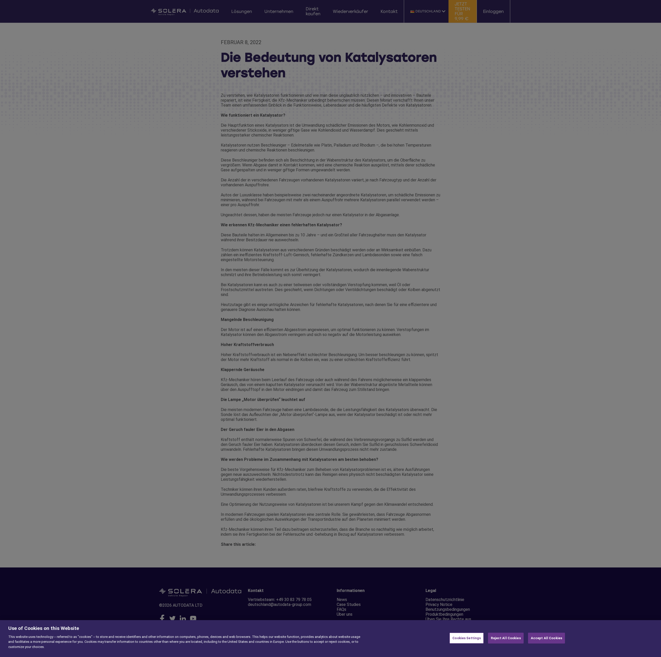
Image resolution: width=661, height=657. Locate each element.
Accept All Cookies (546, 638)
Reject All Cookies (506, 638)
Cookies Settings (466, 638)
